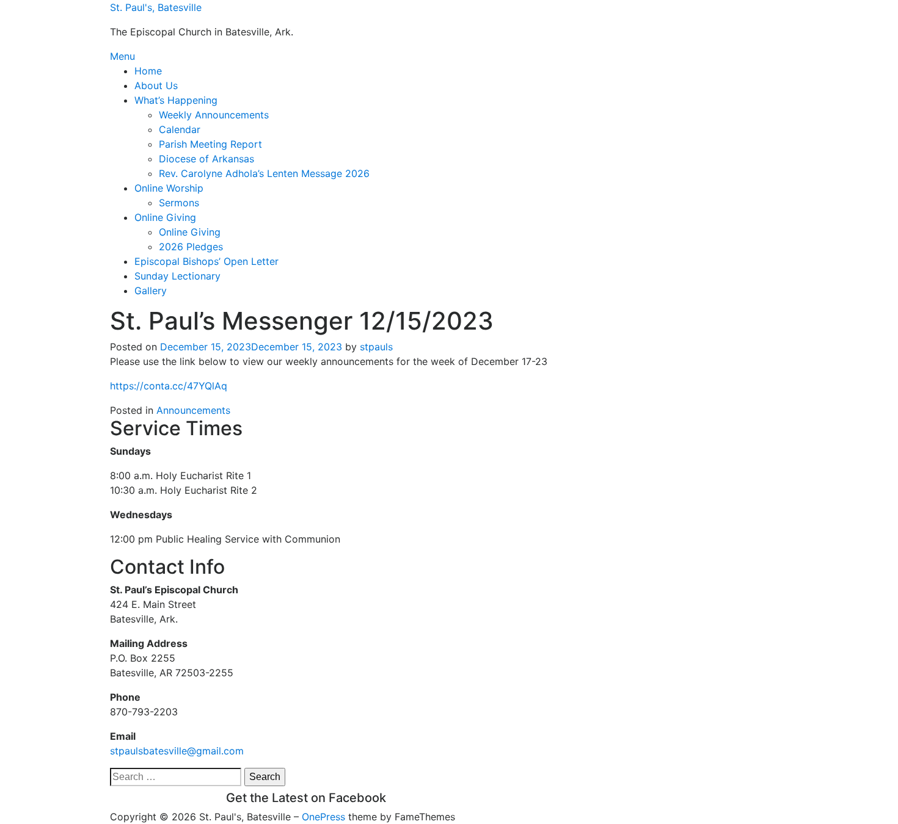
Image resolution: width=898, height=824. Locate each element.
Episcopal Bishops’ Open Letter (206, 261)
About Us (156, 85)
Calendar (179, 129)
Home (148, 71)
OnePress (323, 817)
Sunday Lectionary (177, 276)
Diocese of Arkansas (206, 159)
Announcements (193, 410)
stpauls (376, 347)
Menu (122, 56)
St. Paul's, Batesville (156, 7)
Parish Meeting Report (210, 144)
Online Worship (168, 188)
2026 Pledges (191, 246)
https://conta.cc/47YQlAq (168, 386)
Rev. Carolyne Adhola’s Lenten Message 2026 (264, 173)
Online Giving (165, 217)
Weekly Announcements (214, 115)
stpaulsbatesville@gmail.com (177, 751)
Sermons (179, 203)
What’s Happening (175, 100)
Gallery (150, 290)
